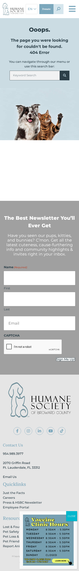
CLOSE (72, 516)
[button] (58, 9)
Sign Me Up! (65, 359)
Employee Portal (16, 507)
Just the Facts (14, 493)
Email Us (9, 477)
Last (7, 309)
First (7, 288)
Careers (9, 498)
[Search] (64, 75)
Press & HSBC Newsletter (22, 502)
